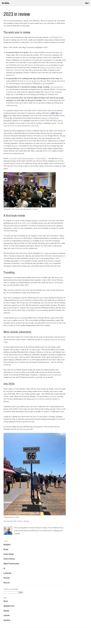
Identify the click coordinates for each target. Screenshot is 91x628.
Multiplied (34, 220)
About (87, 3)
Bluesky (6, 401)
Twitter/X (53, 396)
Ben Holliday (5, 3)
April (22, 65)
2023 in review (17, 14)
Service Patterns (9, 558)
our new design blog (33, 81)
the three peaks (13, 357)
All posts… (7, 582)
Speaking (7, 620)
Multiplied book (9, 606)
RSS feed (35, 530)
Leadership (7, 573)
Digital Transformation (11, 563)
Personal (26, 521)
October (30, 65)
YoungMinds (38, 123)
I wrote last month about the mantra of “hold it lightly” (27, 158)
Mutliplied (7, 544)
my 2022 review (25, 223)
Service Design (9, 554)
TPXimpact (55, 37)
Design (6, 549)
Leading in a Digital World (49, 118)
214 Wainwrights (34, 349)
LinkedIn (41, 399)
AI (4, 568)
